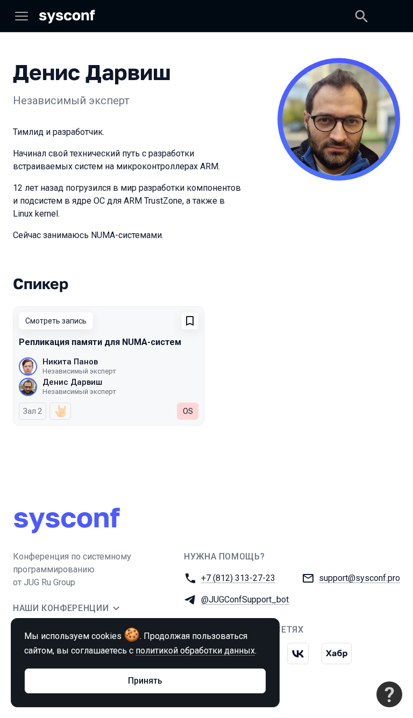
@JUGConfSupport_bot (245, 599)
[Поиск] (361, 16)
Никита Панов (70, 361)
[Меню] (21, 16)
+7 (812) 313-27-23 (238, 578)
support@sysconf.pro (359, 578)
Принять (145, 681)
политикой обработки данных (195, 650)
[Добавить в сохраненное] (189, 320)
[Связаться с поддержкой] (389, 694)
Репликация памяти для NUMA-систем (100, 342)
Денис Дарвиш (72, 382)
